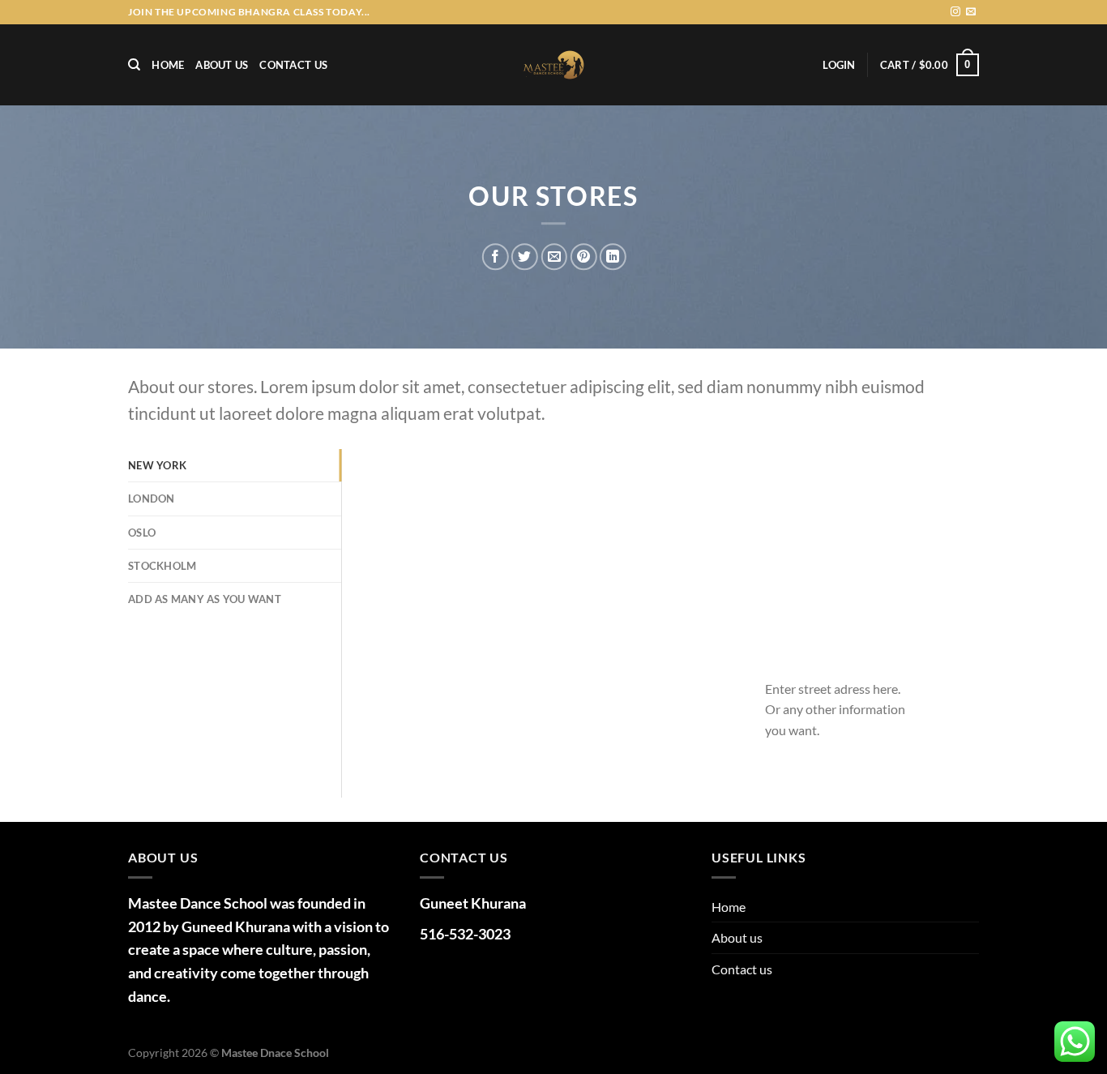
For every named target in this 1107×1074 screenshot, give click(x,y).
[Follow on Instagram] (955, 12)
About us (221, 64)
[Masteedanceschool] (553, 64)
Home (168, 64)
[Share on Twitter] (524, 256)
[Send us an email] (971, 12)
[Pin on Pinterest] (583, 256)
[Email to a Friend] (554, 256)
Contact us (293, 64)
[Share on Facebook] (495, 256)
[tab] (234, 465)
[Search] (134, 64)
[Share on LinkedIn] (613, 256)
